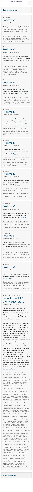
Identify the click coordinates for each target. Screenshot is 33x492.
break (26, 380)
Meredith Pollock (15, 427)
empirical (22, 400)
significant (6, 454)
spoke (20, 455)
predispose (19, 438)
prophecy (9, 441)
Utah (15, 41)
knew (27, 421)
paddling (23, 432)
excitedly (5, 404)
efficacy (17, 400)
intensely (19, 418)
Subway (27, 457)
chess (19, 385)
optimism (10, 71)
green (19, 411)
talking (11, 460)
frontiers (26, 408)
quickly (17, 443)
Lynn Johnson (7, 425)
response (25, 162)
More (26, 31)
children (10, 387)
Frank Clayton (15, 23)
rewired (10, 449)
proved (15, 441)
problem (12, 439)
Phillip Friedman (7, 435)
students (21, 457)
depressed (6, 36)
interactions (6, 419)
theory (5, 461)
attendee (16, 377)
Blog (19, 97)
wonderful (24, 466)
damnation (6, 394)
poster (22, 436)
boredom (13, 380)
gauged (14, 410)
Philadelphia (24, 433)
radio (28, 287)
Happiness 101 (12, 193)
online (5, 432)
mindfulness (24, 427)
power (26, 436)
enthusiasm (25, 254)
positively (17, 436)
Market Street (15, 425)
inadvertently (15, 416)
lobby (8, 424)
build (19, 382)
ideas (4, 226)
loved (15, 424)
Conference (20, 390)
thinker (9, 461)
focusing (17, 405)
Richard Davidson (18, 449)
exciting (24, 222)
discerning (15, 397)
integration (13, 418)
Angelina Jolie (12, 376)
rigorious (26, 449)
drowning (26, 399)
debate (15, 394)
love (11, 424)
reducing (10, 444)
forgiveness (6, 407)
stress (11, 457)
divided (27, 397)
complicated (6, 390)
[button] (30, 3)
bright (5, 382)
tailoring (5, 460)
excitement (12, 404)
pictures (15, 435)
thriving (14, 461)
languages (11, 422)
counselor (26, 35)
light (4, 424)
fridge (17, 408)
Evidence (24, 159)
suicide (18, 164)
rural (4, 450)
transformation (20, 463)
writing (5, 134)
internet (13, 419)
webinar (19, 41)
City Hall (16, 387)
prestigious (6, 439)
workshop (12, 467)
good (4, 411)
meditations (6, 427)
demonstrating (7, 396)
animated (19, 376)
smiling (5, 455)
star (24, 455)
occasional (17, 430)
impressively (24, 415)
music (11, 430)
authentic (6, 379)
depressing (12, 36)
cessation (6, 383)
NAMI (8, 131)
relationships (12, 446)
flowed (8, 405)
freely (13, 408)
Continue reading (9, 369)
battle (24, 379)
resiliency (18, 447)
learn (16, 422)
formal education (15, 407)
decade (19, 394)
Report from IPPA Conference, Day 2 (13, 300)
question (12, 443)
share (27, 39)
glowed (24, 410)
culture (16, 393)
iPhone (27, 419)
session (18, 452)
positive (9, 39)
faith (17, 404)
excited (23, 402)
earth (8, 400)
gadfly (5, 410)
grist (22, 411)
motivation (6, 430)
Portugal (6, 436)
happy (20, 38)
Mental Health (7, 102)
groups (27, 411)
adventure (17, 374)
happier (10, 38)
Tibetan (20, 461)
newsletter (14, 131)
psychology (25, 441)
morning (22, 429)
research (5, 447)
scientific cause (7, 452)
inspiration (6, 418)
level (26, 422)
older (28, 430)
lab (4, 422)
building (24, 382)
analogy (5, 376)
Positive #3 (9, 50)
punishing (6, 443)
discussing (21, 397)
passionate (6, 433)
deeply (24, 394)
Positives (7, 17)
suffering (6, 458)
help (28, 413)
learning (21, 422)
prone (4, 441)
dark (11, 394)
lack (6, 422)
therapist (5, 41)
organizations (11, 432)
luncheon (24, 424)
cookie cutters (22, 391)
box (18, 380)
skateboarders (20, 454)
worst (17, 467)
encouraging (7, 192)
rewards (5, 449)
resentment (12, 447)
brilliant (9, 382)
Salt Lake (22, 39)
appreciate (10, 377)
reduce (26, 443)
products (18, 439)
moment (12, 429)
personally (17, 433)
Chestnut (24, 385)
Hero (27, 100)
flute (12, 405)
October (23, 430)
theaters (5, 259)
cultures (21, 393)
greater (14, 411)
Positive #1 (9, 20)
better (5, 380)
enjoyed (5, 402)
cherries (14, 385)
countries (6, 393)
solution (15, 455)
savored (9, 450)
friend (21, 408)
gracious (9, 411)
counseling (19, 35)
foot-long (24, 405)
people (11, 433)
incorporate (23, 416)
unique (20, 464)
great (13, 224)
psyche (19, 441)
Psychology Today (8, 72)
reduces (5, 444)
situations (13, 454)
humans (17, 415)
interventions (20, 419)
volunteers (11, 466)
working (5, 467)
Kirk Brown (22, 421)
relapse (16, 444)
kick (7, 421)
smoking (10, 455)
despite (25, 396)
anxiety (25, 376)
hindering (6, 415)
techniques (22, 460)
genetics (19, 410)
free (9, 408)
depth (20, 396)
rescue (25, 446)
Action (5, 374)
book (8, 380)
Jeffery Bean (24, 193)
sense (13, 452)
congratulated (7, 391)
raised (21, 443)
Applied (5, 377)
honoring (12, 415)
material (22, 425)
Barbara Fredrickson (15, 379)
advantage (10, 374)
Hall (4, 413)
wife (23, 41)
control (14, 391)
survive (15, 458)
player (20, 435)
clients (25, 387)
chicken (5, 387)
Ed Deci (12, 400)
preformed (26, 438)
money (13, 195)
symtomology (22, 458)
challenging (20, 383)
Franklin (5, 408)
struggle (16, 457)
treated (15, 464)
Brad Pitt (22, 380)
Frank (23, 407)
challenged (12, 383)
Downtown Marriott (17, 399)
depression (19, 36)
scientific (23, 450)
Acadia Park (16, 372)
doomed (8, 399)
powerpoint (6, 438)
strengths (6, 457)
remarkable (19, 446)
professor (24, 439)
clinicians (6, 388)
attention (23, 377)
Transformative (7, 464)
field (4, 405)
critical (11, 393)
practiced (13, 438)
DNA (4, 399)
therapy (11, 41)
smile (26, 454)
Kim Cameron (14, 421)
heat (25, 413)
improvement (7, 416)
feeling (26, 404)
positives (15, 39)
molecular (6, 429)
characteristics (7, 385)
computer (14, 390)
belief (27, 379)
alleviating (24, 374)
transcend (11, 463)
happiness (15, 38)
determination (7, 397)
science (13, 164)
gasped (9, 410)
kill (9, 421)
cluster (11, 388)
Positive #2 (9, 112)
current (27, 393)
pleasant (24, 435)
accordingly (23, 372)
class (20, 387)
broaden (15, 382)
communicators (18, 388)
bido (16, 97)
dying (4, 400)
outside (18, 432)
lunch (19, 424)
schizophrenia (16, 450)
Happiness (7, 295)
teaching (16, 460)
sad (19, 39)
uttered (5, 466)
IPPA (4, 421)
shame (22, 452)
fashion (21, 404)
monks (17, 429)
